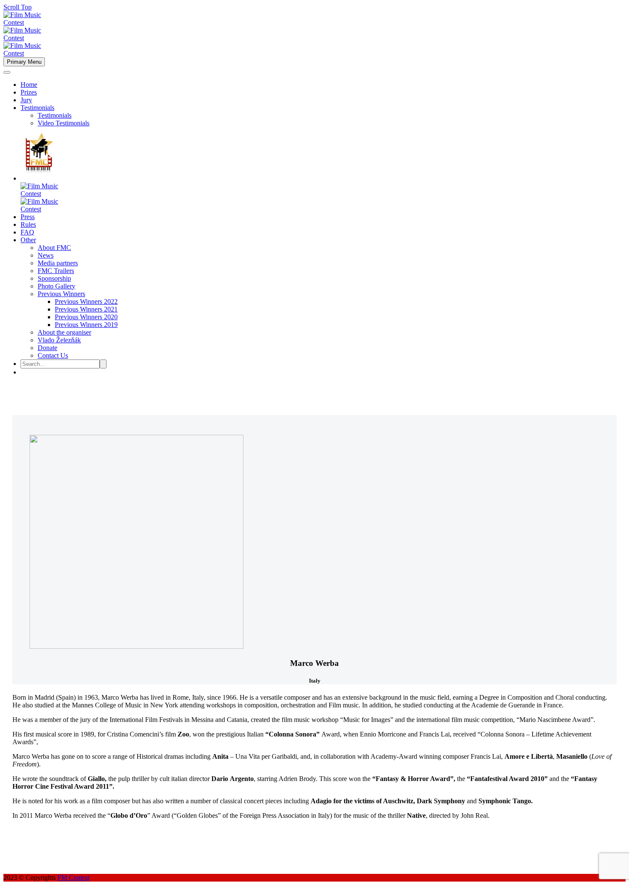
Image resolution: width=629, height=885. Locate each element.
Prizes (29, 92)
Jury (26, 100)
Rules (28, 224)
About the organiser (64, 332)
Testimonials (37, 107)
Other (28, 240)
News (45, 255)
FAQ (27, 232)
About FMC (54, 247)
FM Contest (73, 877)
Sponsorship (54, 278)
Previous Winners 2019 (86, 324)
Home (29, 84)
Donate (47, 347)
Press (28, 216)
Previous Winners (61, 293)
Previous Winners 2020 (86, 317)
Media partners (58, 263)
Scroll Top (17, 7)
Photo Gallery (56, 286)
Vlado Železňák (59, 340)
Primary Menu (24, 62)
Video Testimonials (63, 123)
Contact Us (53, 355)
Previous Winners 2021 (86, 309)
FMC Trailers (56, 270)
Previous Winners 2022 (86, 301)
